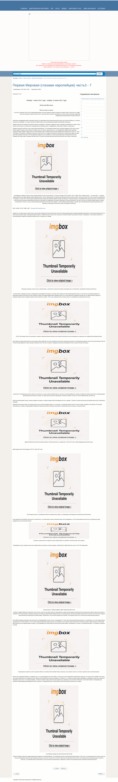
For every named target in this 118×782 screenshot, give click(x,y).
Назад (56, 768)
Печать (43, 89)
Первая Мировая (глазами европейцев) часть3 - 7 (52, 85)
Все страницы (84, 137)
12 (81, 134)
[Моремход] (19, 3)
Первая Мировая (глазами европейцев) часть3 (92, 98)
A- (104, 81)
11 (81, 131)
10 (81, 127)
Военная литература (37, 78)
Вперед (63, 768)
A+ (101, 81)
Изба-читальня (27, 78)
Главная (20, 78)
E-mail (47, 89)
